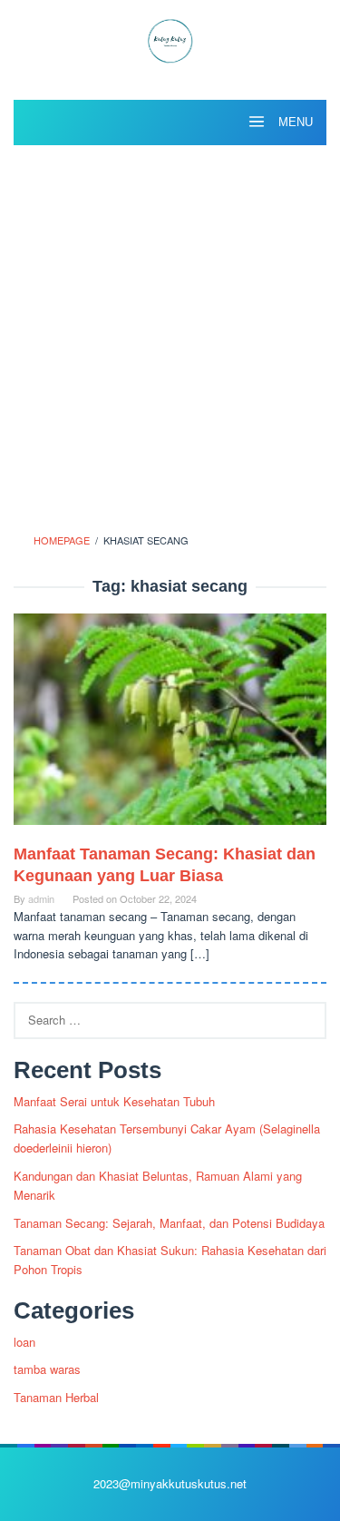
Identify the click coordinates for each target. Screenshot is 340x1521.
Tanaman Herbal (56, 1397)
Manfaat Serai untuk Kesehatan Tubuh (114, 1101)
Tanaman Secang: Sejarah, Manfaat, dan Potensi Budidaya (169, 1223)
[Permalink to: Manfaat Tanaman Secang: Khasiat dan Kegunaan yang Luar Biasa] (170, 726)
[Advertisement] (170, 333)
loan (24, 1341)
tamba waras (47, 1369)
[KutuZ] (169, 38)
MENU (294, 122)
